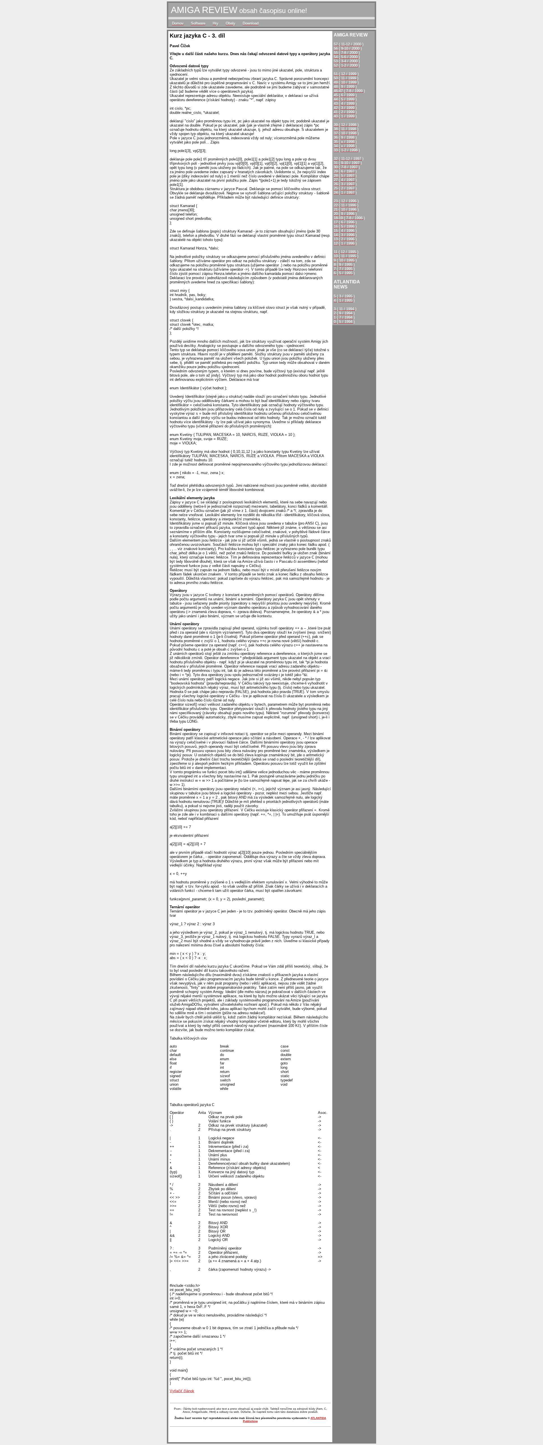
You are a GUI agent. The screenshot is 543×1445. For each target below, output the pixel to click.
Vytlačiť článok (182, 1391)
